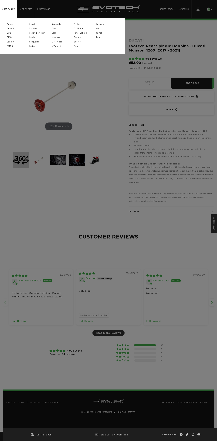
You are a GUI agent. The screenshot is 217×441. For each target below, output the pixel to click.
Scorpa (77, 37)
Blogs (21, 402)
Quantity (149, 82)
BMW (9, 37)
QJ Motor (78, 28)
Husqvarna (34, 42)
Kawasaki (56, 24)
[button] (137, 58)
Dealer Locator (167, 9)
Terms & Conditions (187, 402)
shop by (8, 9)
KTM (54, 33)
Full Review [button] (19, 321)
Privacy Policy (51, 402)
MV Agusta (57, 46)
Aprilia (10, 24)
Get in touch (44, 434)
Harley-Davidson (37, 33)
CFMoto (10, 46)
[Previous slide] (5, 302)
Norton (77, 24)
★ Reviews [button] (214, 223)
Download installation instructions (169, 96)
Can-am (10, 42)
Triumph (100, 24)
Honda (32, 37)
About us (10, 402)
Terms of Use (33, 402)
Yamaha (100, 33)
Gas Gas (33, 28)
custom (43, 9)
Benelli (10, 28)
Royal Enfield (80, 33)
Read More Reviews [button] (108, 333)
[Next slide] (211, 302)
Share (170, 109)
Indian (32, 46)
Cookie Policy (167, 402)
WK (97, 28)
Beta (9, 33)
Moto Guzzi (57, 42)
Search (183, 9)
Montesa (56, 37)
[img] (20, 275)
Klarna (203, 402)
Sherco (77, 42)
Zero (98, 37)
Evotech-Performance (100, 412)
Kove (54, 28)
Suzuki (77, 46)
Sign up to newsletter (114, 434)
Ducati (32, 24)
